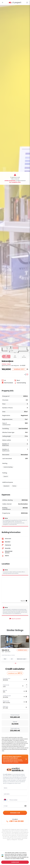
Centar (4, 364)
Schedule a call (15, 813)
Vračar (9, 364)
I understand (15, 862)
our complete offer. (15, 182)
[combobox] (18, 800)
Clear (24, 679)
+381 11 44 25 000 (16, 821)
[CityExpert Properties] (15, 3)
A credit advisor (7, 774)
